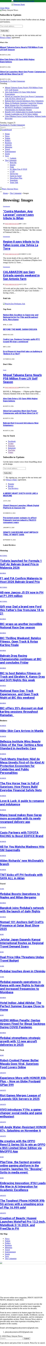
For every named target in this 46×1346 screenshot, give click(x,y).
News (7, 136)
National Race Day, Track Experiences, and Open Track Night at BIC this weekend (19, 694)
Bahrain (3, 573)
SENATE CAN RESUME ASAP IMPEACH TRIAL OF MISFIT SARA (20, 533)
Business (8, 143)
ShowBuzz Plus (16, 178)
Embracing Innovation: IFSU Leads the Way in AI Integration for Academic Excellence (23, 1186)
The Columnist (10, 160)
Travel (7, 149)
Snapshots (14, 180)
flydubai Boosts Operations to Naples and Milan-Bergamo (20, 895)
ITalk (12, 167)
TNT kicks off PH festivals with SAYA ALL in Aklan (21, 876)
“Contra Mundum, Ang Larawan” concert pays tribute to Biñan (18, 215)
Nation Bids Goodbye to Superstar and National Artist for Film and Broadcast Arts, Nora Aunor (20, 317)
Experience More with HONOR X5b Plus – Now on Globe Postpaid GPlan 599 (23, 1081)
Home (7, 134)
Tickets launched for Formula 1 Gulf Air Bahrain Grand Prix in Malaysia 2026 (21, 564)
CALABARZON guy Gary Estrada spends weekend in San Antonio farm (21, 275)
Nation (7, 138)
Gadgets (13, 158)
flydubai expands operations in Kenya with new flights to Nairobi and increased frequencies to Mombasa (22, 987)
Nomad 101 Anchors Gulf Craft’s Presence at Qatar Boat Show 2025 (22, 925)
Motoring (8, 147)
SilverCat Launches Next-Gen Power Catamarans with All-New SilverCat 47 (23, 73)
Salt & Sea (14, 174)
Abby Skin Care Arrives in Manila (21, 731)
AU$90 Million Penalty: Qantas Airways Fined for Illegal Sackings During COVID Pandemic (22, 1024)
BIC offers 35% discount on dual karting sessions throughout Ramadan (21, 712)
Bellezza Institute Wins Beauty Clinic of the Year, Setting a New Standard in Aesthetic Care (21, 745)
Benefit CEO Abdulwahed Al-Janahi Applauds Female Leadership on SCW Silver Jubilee (23, 113)
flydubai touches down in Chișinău (22, 971)
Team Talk (14, 182)
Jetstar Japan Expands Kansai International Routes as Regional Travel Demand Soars (22, 943)
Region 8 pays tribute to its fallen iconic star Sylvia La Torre (21, 245)
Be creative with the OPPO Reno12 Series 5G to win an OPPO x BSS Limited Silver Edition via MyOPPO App (22, 1146)
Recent (10, 486)
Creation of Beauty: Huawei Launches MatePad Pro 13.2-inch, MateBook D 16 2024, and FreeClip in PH (23, 1223)
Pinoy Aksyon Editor (12, 223)
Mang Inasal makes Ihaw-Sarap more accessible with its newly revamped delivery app (21, 818)
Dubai (2, 889)
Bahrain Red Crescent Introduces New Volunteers (24, 101)
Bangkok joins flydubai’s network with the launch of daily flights (22, 909)
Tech (7, 156)
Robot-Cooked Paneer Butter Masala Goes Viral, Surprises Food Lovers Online (19, 1064)
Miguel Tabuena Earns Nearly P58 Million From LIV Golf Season (22, 378)
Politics (8, 140)
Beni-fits (13, 163)
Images (12, 165)
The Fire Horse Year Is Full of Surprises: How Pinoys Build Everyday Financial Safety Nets (21, 787)
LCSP (12, 171)
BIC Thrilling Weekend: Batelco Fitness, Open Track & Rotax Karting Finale (20, 641)
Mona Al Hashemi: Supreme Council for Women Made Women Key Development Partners (24, 104)
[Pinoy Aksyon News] (9, 189)
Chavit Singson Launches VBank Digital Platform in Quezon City (21, 506)
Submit (26, 1338)
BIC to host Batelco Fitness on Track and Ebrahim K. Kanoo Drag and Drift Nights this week (22, 677)
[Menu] (1, 187)
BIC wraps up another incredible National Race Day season (21, 625)
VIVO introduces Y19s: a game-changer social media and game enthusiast (21, 1113)
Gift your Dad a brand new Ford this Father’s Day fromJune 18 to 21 (22, 610)
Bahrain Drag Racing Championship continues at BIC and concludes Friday (20, 659)
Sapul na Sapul (15, 176)
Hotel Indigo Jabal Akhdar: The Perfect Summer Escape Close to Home (22, 1006)
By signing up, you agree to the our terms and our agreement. (22, 478)
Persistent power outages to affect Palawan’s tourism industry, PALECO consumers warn (19, 520)
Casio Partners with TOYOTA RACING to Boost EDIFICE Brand (21, 834)
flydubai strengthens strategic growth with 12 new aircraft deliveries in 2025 (20, 1041)
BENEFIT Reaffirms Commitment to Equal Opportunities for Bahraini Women (22, 108)
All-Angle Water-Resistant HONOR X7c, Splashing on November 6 (23, 1128)
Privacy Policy (5, 37)
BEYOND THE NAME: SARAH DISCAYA (20, 329)
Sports (7, 154)
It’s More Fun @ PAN (18, 169)
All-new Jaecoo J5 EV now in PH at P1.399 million (21, 594)
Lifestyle (8, 145)
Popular (11, 484)
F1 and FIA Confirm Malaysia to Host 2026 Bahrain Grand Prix (21, 580)
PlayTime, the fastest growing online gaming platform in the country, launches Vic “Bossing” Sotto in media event (21, 1167)
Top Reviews (13, 488)
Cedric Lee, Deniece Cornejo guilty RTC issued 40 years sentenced (21, 340)
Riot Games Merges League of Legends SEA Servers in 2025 (20, 1097)
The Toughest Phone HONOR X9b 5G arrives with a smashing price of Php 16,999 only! (22, 1204)
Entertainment (10, 151)
